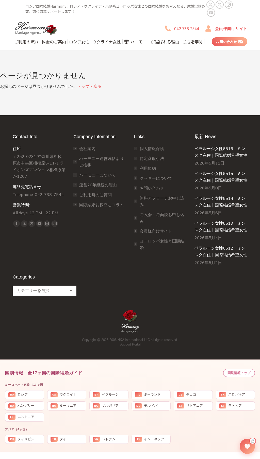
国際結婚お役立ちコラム (101, 204)
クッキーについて (156, 178)
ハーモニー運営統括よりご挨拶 (101, 162)
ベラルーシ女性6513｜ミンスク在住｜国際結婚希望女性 (220, 226)
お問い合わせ (152, 188)
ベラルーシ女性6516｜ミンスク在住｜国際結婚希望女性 (220, 152)
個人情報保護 (152, 148)
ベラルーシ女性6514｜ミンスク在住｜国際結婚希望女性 (220, 201)
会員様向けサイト (231, 28)
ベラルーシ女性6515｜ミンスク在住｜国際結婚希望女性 (220, 177)
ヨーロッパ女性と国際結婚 (162, 244)
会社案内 (87, 148)
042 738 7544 (186, 28)
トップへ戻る (89, 86)
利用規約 (148, 168)
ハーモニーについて (97, 174)
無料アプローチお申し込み (162, 201)
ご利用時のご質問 (95, 194)
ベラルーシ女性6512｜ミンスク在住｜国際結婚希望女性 (220, 251)
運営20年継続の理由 (98, 184)
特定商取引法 (152, 158)
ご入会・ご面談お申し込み (162, 218)
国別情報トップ (239, 373)
